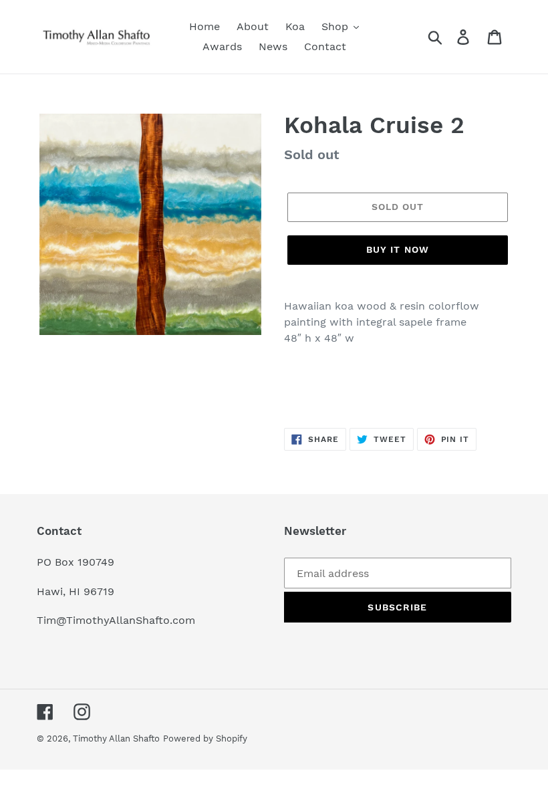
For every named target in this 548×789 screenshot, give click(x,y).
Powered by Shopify (205, 739)
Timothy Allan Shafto (116, 739)
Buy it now (397, 249)
